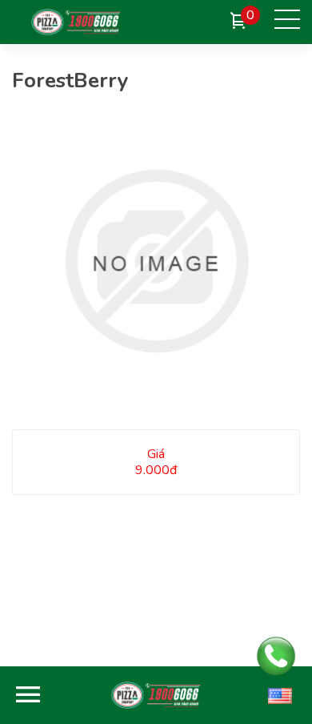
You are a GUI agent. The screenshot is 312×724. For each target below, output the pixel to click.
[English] (280, 695)
